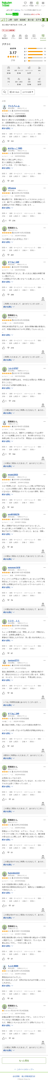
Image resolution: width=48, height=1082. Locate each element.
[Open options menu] (44, 105)
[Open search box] (4, 92)
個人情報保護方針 (28, 1076)
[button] (14, 106)
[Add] (43, 25)
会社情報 (16, 1076)
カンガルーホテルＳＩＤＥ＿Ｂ (14, 24)
